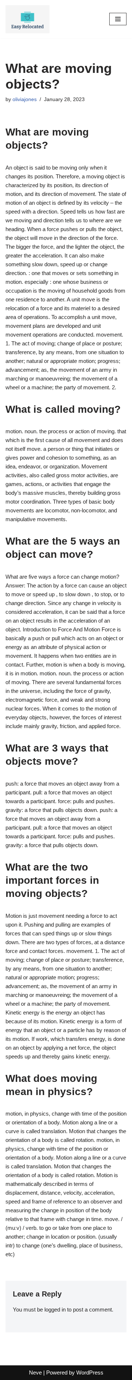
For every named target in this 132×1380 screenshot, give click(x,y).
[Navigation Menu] (117, 19)
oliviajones (24, 99)
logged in (55, 1309)
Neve (35, 1372)
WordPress (89, 1372)
